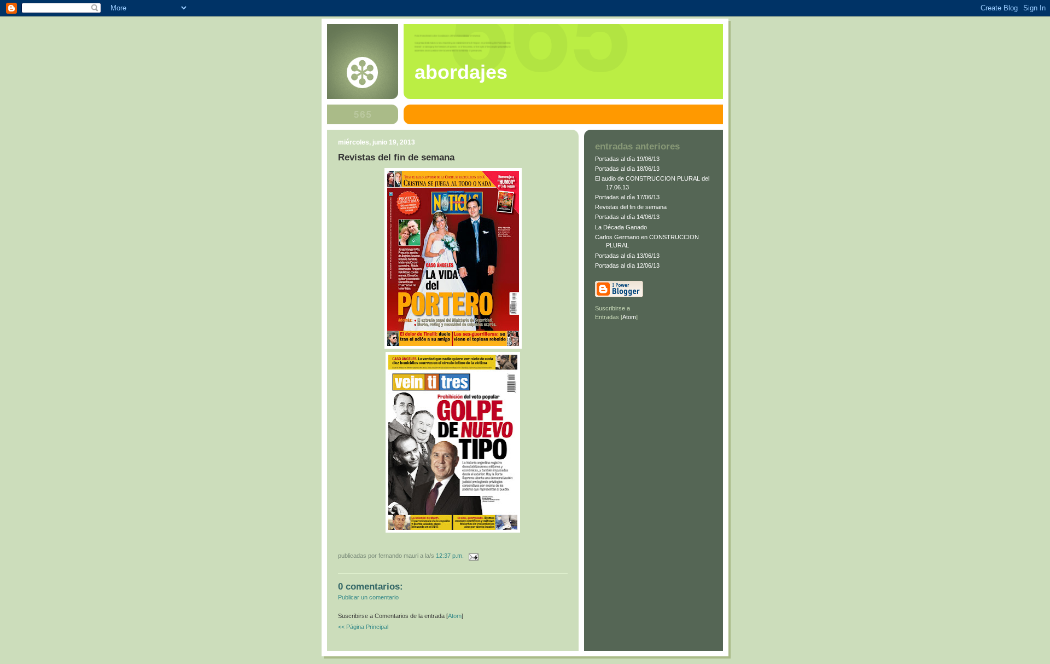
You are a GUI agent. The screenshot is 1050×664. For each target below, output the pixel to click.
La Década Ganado (621, 227)
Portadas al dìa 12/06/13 (627, 265)
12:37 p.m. (450, 555)
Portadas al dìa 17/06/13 (627, 197)
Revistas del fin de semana (631, 207)
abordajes (461, 72)
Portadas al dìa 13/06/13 (627, 255)
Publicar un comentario (368, 597)
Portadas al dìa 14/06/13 (627, 216)
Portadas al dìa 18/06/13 (627, 168)
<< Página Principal (363, 626)
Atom (455, 616)
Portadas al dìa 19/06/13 (627, 158)
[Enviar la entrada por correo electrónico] (472, 555)
